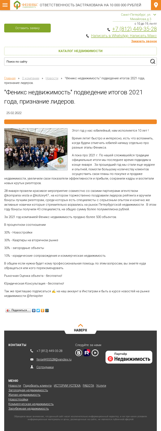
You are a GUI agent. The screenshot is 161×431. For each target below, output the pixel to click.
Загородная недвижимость (28, 390)
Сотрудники (45, 367)
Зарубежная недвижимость (28, 408)
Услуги (101, 385)
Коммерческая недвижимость (31, 404)
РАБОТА (88, 385)
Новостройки (18, 399)
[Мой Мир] (47, 310)
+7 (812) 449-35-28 (49, 351)
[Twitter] (38, 310)
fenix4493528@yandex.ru (53, 359)
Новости (14, 385)
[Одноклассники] (42, 310)
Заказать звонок (144, 41)
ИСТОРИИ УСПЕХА (67, 385)
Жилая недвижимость (24, 395)
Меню (5, 5)
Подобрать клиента (37, 385)
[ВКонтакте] (34, 310)
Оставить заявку (27, 28)
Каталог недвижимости (80, 51)
